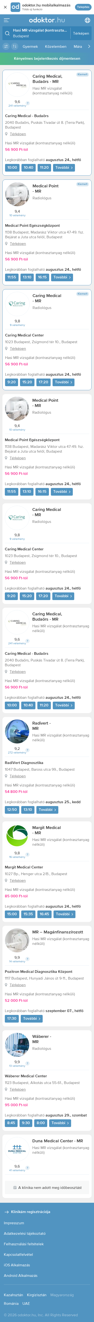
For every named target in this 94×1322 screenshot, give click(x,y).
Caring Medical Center (24, 335)
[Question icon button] (27, 103)
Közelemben (56, 46)
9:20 (11, 382)
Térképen (18, 134)
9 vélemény (17, 325)
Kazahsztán (13, 1295)
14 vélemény (17, 961)
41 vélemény (17, 1170)
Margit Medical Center (24, 867)
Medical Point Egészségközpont (32, 226)
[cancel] (5, 7)
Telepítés (83, 7)
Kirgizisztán (37, 1295)
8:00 (41, 1123)
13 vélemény (17, 1065)
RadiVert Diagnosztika (24, 763)
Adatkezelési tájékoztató (25, 1233)
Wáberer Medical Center (26, 1076)
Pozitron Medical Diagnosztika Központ (38, 972)
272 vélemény (17, 752)
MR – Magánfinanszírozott (57, 932)
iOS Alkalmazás (17, 1265)
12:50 (12, 810)
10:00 (12, 168)
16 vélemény (17, 857)
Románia (11, 1303)
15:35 (28, 914)
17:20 (43, 382)
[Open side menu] (7, 20)
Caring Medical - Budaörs (27, 116)
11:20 (44, 168)
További (62, 168)
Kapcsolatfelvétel (18, 1254)
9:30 (26, 1123)
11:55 (11, 277)
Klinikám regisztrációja (30, 1212)
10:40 (28, 168)
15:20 (27, 382)
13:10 (27, 277)
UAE (26, 1303)
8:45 (11, 1123)
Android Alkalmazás (20, 1275)
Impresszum (14, 1223)
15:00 (12, 914)
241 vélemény (17, 105)
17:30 (11, 1019)
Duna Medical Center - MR (57, 1141)
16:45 (44, 914)
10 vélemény (17, 215)
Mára (78, 46)
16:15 (42, 277)
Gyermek (30, 46)
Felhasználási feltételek (24, 1244)
